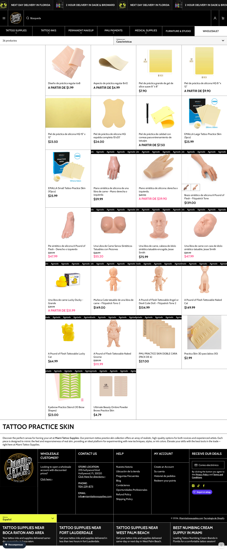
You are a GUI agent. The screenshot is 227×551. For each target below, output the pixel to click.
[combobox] (117, 18)
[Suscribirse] (220, 465)
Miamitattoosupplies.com (191, 518)
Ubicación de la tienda (128, 471)
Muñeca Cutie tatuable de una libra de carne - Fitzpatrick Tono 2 (113, 301)
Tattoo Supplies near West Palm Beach (137, 530)
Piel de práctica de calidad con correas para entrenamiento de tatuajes (155, 137)
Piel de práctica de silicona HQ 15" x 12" (66, 135)
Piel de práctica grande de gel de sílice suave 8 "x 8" (156, 85)
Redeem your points (165, 480)
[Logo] (16, 18)
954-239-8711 (85, 486)
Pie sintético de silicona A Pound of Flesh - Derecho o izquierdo (66, 247)
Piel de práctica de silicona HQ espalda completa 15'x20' (110, 135)
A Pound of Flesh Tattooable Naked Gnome (112, 355)
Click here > (46, 479)
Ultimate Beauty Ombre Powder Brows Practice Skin (111, 409)
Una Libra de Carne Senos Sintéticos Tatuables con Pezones (113, 247)
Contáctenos (123, 485)
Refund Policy (123, 494)
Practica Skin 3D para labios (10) (201, 353)
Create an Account (164, 466)
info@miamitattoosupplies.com (95, 496)
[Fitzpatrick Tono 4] (186, 187)
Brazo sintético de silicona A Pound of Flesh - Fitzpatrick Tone (204, 196)
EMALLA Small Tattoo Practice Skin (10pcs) (67, 190)
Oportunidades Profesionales (131, 489)
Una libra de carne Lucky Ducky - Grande (65, 301)
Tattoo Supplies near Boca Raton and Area (23, 530)
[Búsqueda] (26, 18)
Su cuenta (159, 471)
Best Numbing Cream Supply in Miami (193, 530)
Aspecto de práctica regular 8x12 (111, 83)
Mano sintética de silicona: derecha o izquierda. (158, 190)
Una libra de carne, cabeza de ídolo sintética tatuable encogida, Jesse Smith (157, 249)
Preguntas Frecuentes (127, 476)
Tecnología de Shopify (214, 518)
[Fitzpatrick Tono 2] (195, 187)
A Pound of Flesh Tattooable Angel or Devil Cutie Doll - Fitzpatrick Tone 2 (159, 301)
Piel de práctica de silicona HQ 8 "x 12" (202, 85)
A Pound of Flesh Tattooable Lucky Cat (66, 355)
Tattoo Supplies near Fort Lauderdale (80, 530)
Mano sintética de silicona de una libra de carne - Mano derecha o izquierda (111, 191)
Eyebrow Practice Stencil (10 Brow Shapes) (66, 409)
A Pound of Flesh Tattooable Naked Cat (203, 301)
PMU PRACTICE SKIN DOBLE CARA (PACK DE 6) (158, 355)
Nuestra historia (124, 466)
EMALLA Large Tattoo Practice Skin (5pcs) (202, 135)
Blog (118, 480)
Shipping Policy (124, 499)
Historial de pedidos (164, 476)
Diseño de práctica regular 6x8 (64, 83)
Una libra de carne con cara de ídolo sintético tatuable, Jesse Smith (203, 247)
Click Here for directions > (91, 476)
